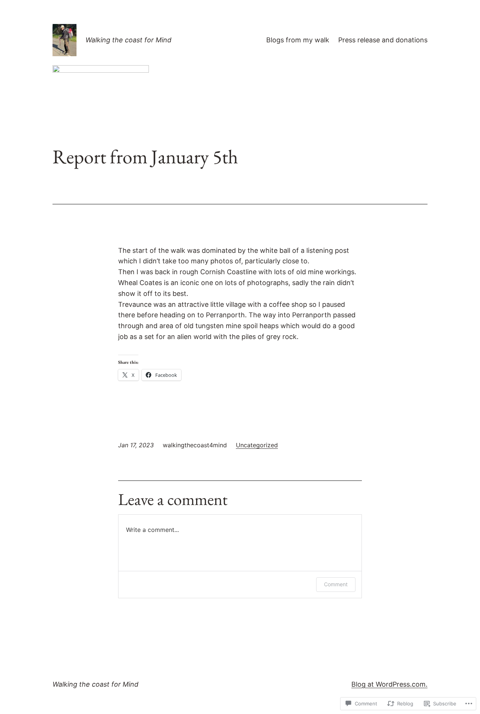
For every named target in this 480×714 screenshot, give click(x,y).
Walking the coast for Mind (128, 40)
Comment (336, 584)
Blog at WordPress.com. (389, 684)
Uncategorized (257, 445)
